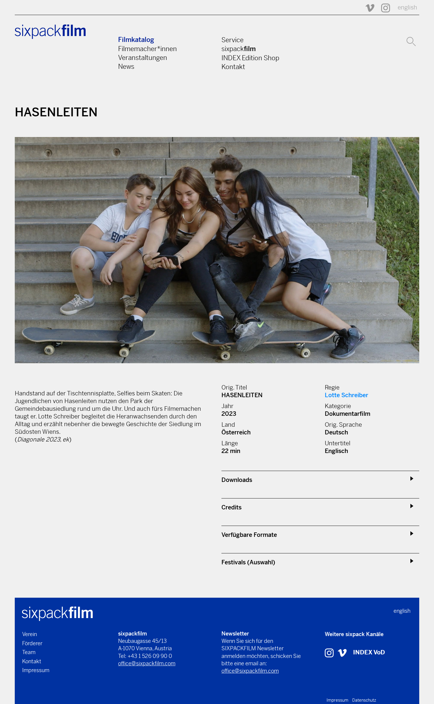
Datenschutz (364, 700)
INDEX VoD (369, 652)
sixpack (238, 49)
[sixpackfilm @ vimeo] (342, 652)
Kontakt (233, 67)
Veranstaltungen (142, 57)
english (407, 7)
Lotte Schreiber (346, 395)
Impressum (35, 670)
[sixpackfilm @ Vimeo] (367, 7)
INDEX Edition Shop (250, 58)
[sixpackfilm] (57, 613)
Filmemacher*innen (147, 49)
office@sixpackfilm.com (146, 663)
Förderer (32, 643)
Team (28, 652)
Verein (29, 634)
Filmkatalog (136, 40)
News (126, 66)
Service (232, 40)
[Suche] (411, 41)
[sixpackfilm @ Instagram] (383, 7)
